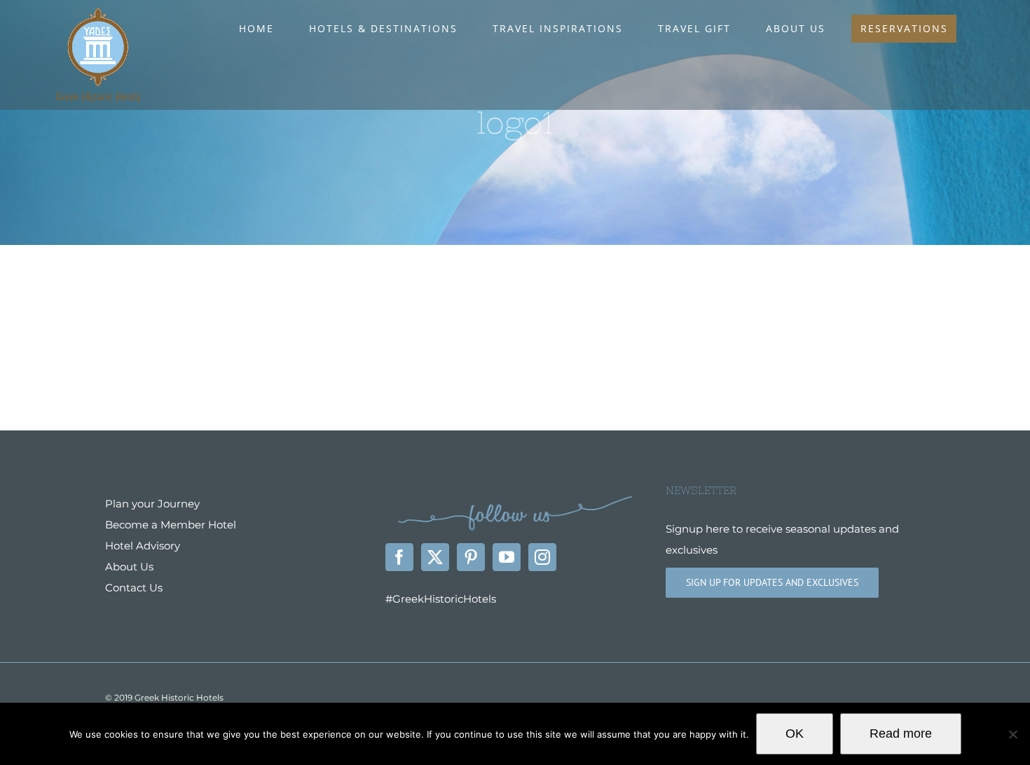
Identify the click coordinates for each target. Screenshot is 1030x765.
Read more (901, 734)
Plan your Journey (152, 503)
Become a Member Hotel (170, 524)
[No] (1012, 734)
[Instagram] (542, 557)
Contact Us (134, 587)
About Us (129, 566)
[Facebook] (399, 557)
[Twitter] (435, 557)
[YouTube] (507, 557)
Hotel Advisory (142, 545)
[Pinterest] (471, 557)
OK (794, 734)
